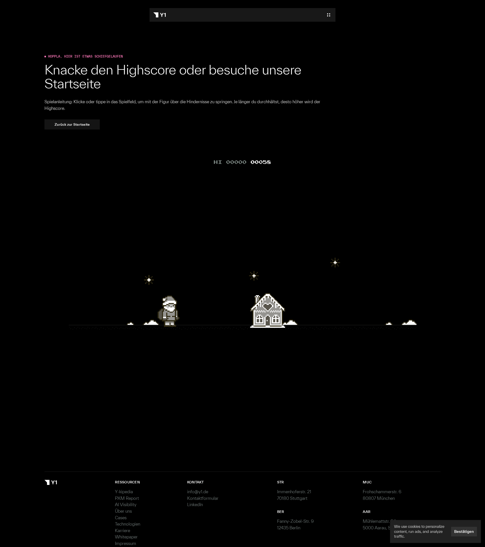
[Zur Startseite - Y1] (159, 14)
